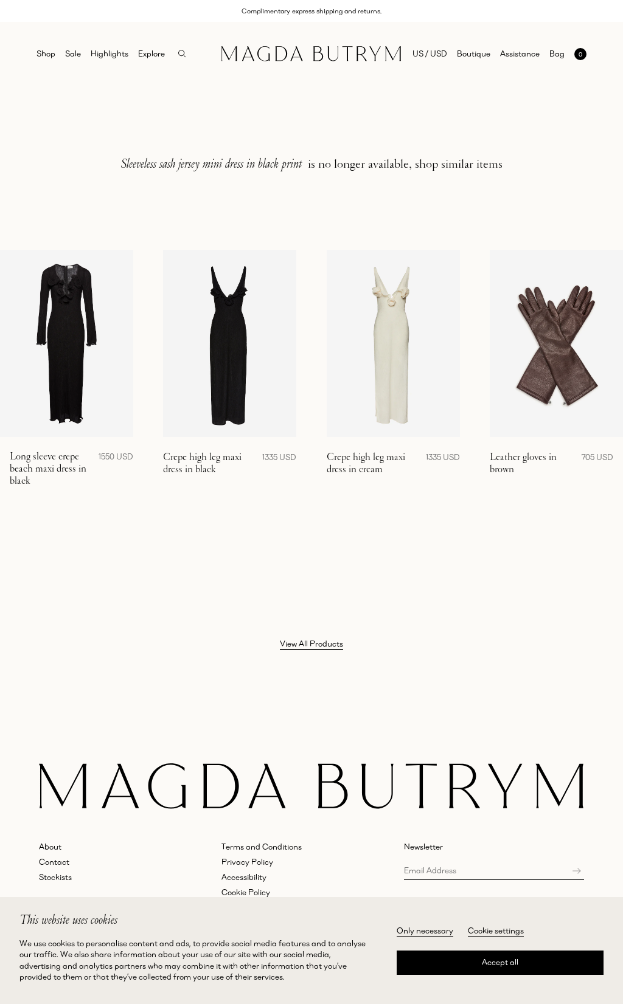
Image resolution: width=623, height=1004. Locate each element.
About (50, 846)
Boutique (473, 53)
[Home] (311, 53)
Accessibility (243, 877)
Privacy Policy (247, 862)
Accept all (500, 962)
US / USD (429, 53)
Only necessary (425, 930)
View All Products (311, 643)
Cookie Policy (245, 892)
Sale (73, 53)
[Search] (182, 54)
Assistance (520, 53)
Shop (46, 53)
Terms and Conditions (261, 846)
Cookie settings (496, 930)
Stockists (55, 877)
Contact (54, 862)
